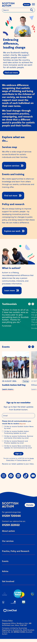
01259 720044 (11, 515)
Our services (8, 541)
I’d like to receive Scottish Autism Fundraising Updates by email (16, 432)
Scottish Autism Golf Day (14, 385)
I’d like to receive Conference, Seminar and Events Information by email (18, 437)
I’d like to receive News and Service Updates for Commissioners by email (18, 447)
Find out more (11, 72)
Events (5, 561)
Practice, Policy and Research (15, 551)
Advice (5, 571)
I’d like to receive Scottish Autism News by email (19, 427)
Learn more (9, 290)
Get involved (8, 581)
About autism (8, 531)
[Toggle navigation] (33, 4)
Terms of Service (22, 460)
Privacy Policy (7, 620)
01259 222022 (11, 525)
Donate (26, 4)
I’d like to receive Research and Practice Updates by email (16, 442)
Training (25, 381)
